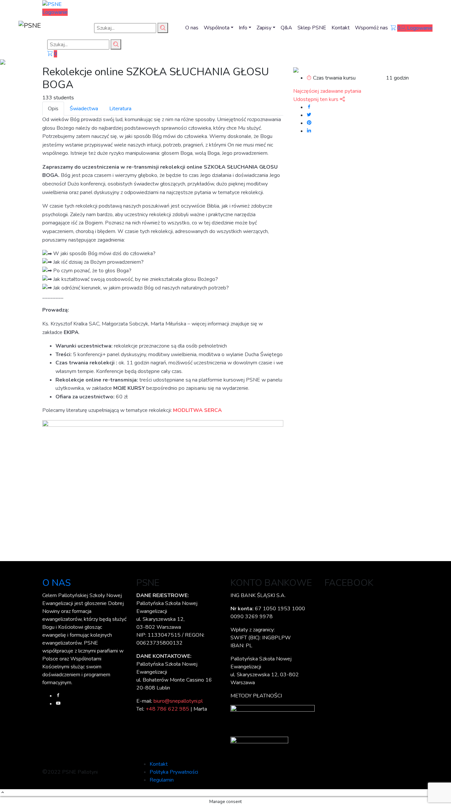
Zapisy (264, 27)
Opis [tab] (53, 108)
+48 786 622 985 (167, 709)
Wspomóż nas (371, 27)
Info (243, 27)
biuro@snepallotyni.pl (178, 701)
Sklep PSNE (311, 27)
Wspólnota (216, 27)
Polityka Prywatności (174, 772)
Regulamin (162, 780)
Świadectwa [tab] (84, 108)
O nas (191, 27)
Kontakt (340, 27)
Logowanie (55, 12)
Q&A (286, 27)
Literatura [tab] (120, 108)
